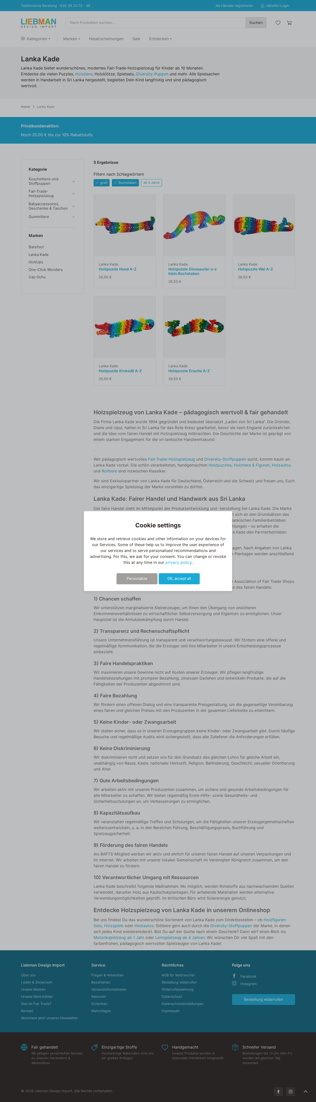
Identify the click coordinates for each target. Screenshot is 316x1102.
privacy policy (178, 562)
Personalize (137, 578)
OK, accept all (179, 578)
